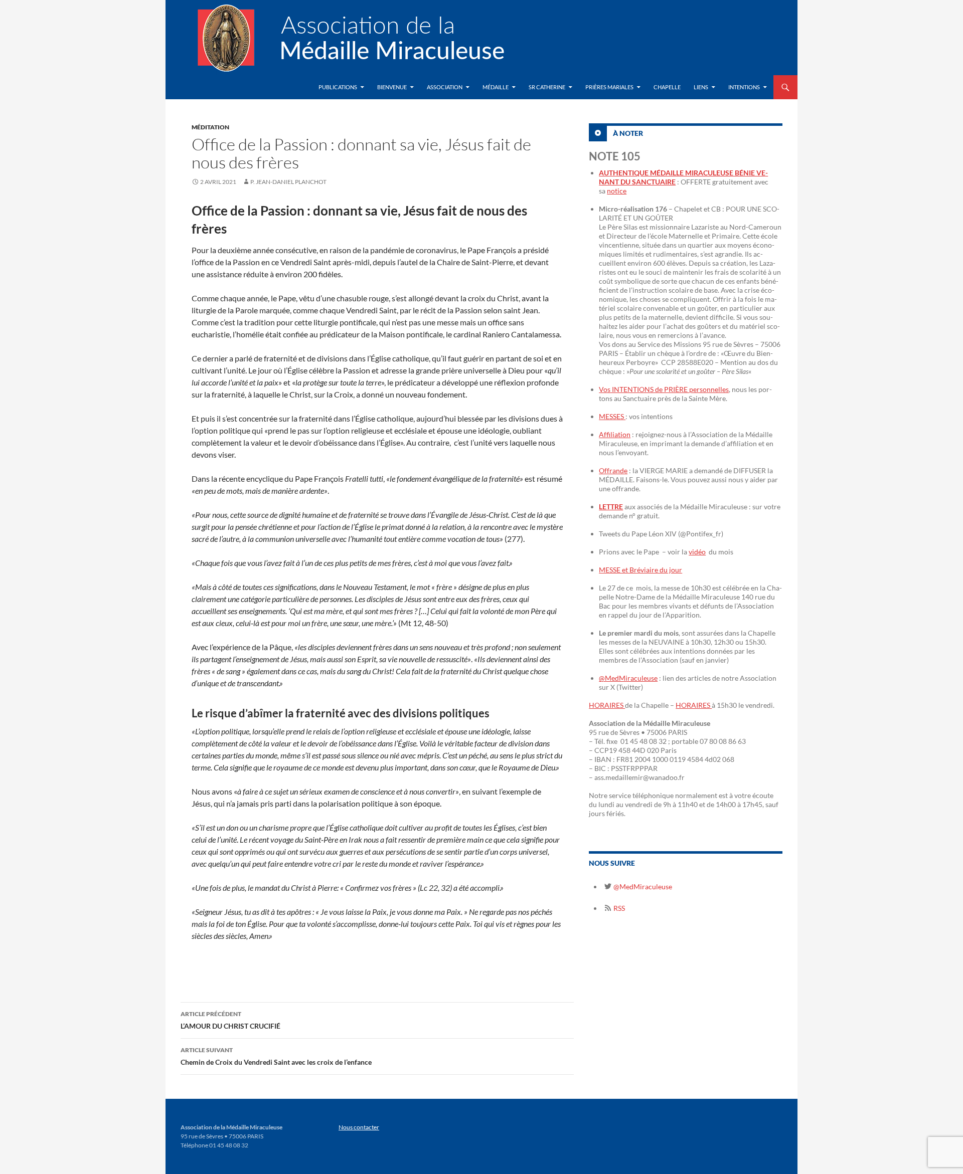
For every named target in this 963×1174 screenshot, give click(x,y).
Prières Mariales (609, 87)
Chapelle (667, 87)
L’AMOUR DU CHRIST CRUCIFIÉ (230, 1020)
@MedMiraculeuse (628, 678)
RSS (618, 908)
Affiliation (614, 434)
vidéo (697, 551)
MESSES (612, 416)
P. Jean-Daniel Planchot (288, 181)
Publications (337, 87)
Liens (701, 87)
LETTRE (611, 506)
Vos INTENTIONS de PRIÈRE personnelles (664, 389)
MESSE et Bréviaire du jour (640, 569)
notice (616, 190)
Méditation (210, 127)
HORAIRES (607, 705)
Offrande (613, 470)
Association (444, 87)
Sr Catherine (547, 87)
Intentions (744, 87)
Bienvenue (392, 87)
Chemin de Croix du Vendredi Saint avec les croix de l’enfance (276, 1056)
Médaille (496, 87)
